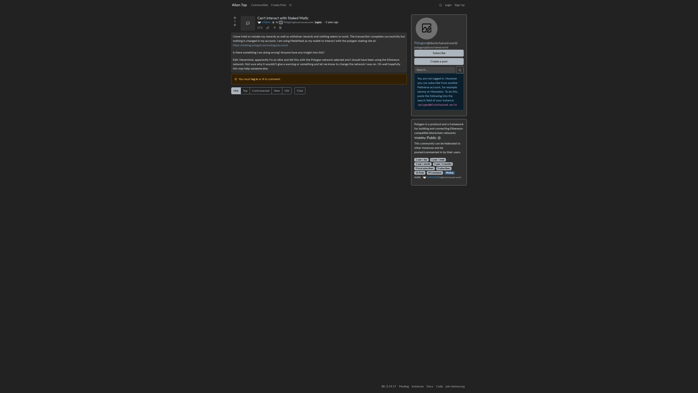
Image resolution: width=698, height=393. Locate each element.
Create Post (278, 5)
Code (439, 386)
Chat (300, 90)
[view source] (280, 28)
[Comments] (248, 23)
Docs (430, 386)
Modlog (449, 173)
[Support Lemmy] (290, 5)
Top (245, 90)
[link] (268, 27)
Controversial (260, 90)
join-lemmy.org (455, 386)
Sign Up (460, 5)
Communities (259, 5)
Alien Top (239, 5)
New (277, 90)
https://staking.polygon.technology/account (260, 45)
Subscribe (439, 53)
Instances (418, 386)
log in (254, 79)
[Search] (441, 5)
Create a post (439, 61)
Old (286, 90)
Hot (236, 90)
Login (448, 5)
